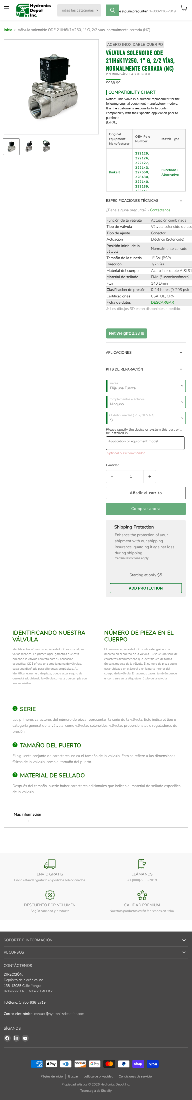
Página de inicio (51, 1076)
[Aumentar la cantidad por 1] (150, 476)
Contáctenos (160, 210)
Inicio (8, 29)
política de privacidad (98, 1076)
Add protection (146, 588)
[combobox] (103, 10)
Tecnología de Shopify (96, 1090)
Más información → (27, 817)
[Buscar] (112, 10)
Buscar (73, 1076)
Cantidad (113, 465)
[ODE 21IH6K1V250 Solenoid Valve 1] (11, 147)
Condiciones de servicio (135, 1076)
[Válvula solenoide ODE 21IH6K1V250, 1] (29, 147)
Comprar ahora (145, 508)
